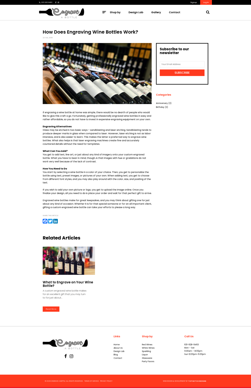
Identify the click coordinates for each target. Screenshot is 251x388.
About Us (118, 347)
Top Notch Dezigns (197, 381)
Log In (206, 2)
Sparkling (146, 351)
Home (117, 344)
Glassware (147, 358)
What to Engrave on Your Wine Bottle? (68, 284)
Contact (174, 12)
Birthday (160, 107)
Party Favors (148, 361)
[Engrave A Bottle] (61, 13)
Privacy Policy (106, 381)
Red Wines (147, 344)
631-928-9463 (191, 344)
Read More (51, 309)
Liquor (145, 354)
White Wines (148, 347)
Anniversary (162, 103)
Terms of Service (91, 381)
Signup (193, 2)
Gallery (156, 12)
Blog (116, 354)
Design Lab (136, 12)
